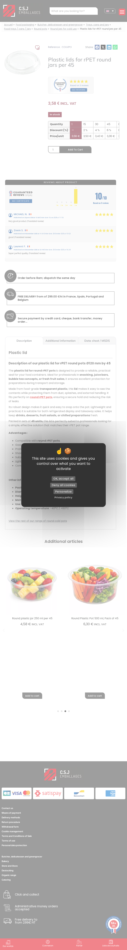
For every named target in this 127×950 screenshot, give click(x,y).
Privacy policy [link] (63, 497)
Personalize (63, 491)
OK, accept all (63, 479)
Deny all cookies (63, 485)
